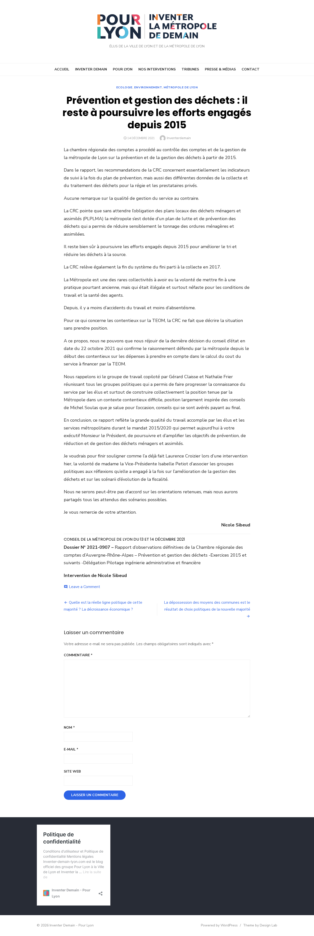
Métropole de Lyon (181, 87)
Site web (72, 771)
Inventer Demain (91, 69)
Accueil (61, 69)
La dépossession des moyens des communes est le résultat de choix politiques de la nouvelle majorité (207, 606)
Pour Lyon (122, 69)
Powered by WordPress (219, 925)
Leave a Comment (84, 586)
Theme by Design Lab (260, 925)
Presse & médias (220, 69)
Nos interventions (157, 69)
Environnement (148, 87)
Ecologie (124, 87)
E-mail (71, 749)
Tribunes (190, 69)
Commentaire (78, 655)
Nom (69, 727)
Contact (251, 69)
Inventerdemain (179, 138)
